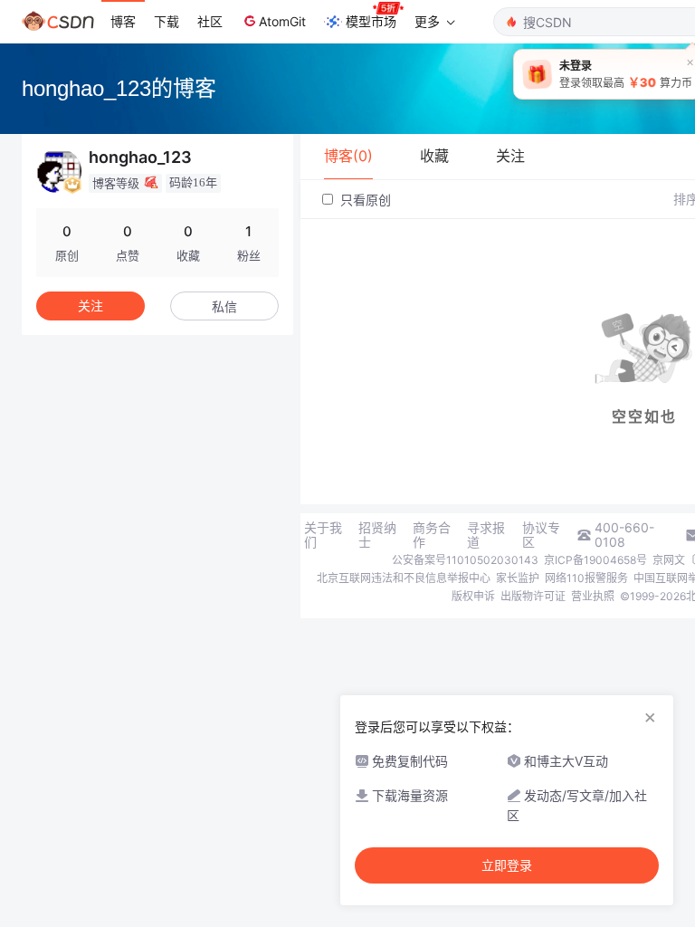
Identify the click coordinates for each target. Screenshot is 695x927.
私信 (224, 306)
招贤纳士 (377, 535)
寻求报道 (486, 535)
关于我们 (323, 535)
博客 (123, 21)
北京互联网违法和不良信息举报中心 (403, 578)
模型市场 (371, 21)
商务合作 (432, 535)
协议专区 (541, 535)
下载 (166, 21)
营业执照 (592, 596)
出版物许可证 (533, 596)
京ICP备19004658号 (595, 560)
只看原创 (364, 199)
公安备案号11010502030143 (465, 560)
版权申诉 (473, 596)
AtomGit (282, 21)
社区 (210, 21)
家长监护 (517, 578)
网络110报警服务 (586, 578)
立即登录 (506, 865)
